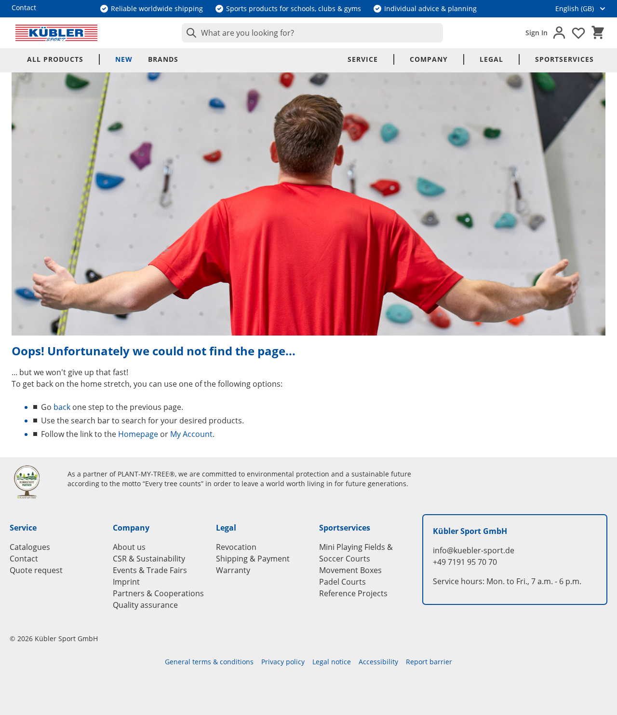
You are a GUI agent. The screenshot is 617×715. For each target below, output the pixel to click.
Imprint (126, 581)
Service (363, 59)
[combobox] (312, 32)
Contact (24, 558)
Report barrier (429, 661)
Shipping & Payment (253, 558)
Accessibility (378, 661)
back (62, 407)
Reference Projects (353, 593)
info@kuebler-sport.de (473, 550)
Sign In (536, 32)
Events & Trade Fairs (150, 570)
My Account (191, 434)
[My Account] (559, 32)
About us (129, 547)
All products (55, 59)
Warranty (233, 570)
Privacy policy (283, 661)
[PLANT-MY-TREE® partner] (33, 482)
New (124, 59)
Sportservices (564, 59)
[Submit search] (189, 32)
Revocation (236, 547)
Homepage (138, 434)
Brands (163, 59)
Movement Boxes (350, 570)
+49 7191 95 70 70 (465, 562)
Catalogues (30, 547)
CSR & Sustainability (149, 558)
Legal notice (331, 661)
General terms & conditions (209, 661)
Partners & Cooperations (158, 593)
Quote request (36, 570)
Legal (491, 59)
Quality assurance (145, 605)
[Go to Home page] (56, 33)
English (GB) (574, 8)
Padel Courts (342, 581)
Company (429, 59)
